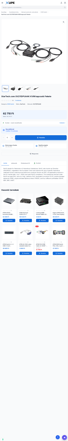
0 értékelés (18, 100)
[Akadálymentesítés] (58, 437)
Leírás (5, 163)
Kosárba (10, 220)
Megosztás (35, 153)
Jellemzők (14, 163)
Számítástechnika (14, 12)
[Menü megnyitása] (2, 2)
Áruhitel (38, 163)
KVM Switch (44, 12)
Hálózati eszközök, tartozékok (29, 12)
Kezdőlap (3, 12)
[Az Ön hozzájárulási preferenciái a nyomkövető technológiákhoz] (2, 439)
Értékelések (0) (25, 163)
